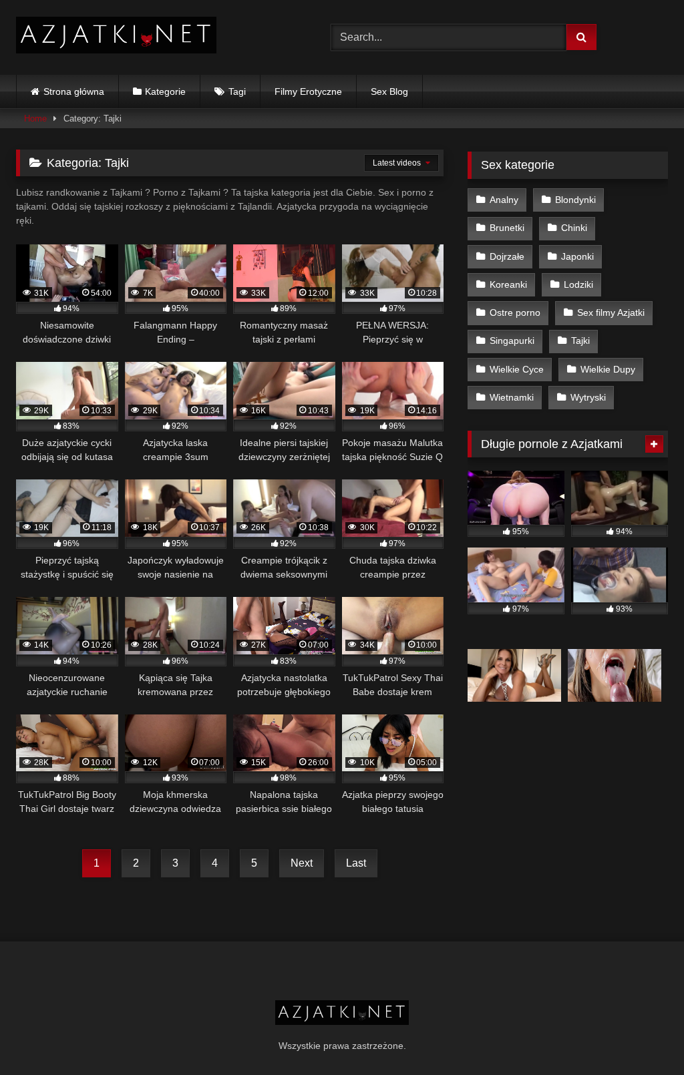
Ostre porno (515, 312)
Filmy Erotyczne (308, 91)
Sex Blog (389, 91)
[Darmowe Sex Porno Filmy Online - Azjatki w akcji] (152, 37)
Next (302, 863)
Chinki (574, 227)
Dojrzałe (507, 256)
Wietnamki (512, 397)
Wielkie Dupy (607, 369)
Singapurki (512, 340)
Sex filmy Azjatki (611, 312)
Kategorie (165, 91)
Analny (504, 199)
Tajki (580, 340)
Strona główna (73, 91)
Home (35, 119)
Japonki (577, 256)
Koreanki (508, 284)
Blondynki (575, 199)
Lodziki (578, 284)
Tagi (237, 91)
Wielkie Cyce (517, 369)
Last (356, 863)
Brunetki (507, 227)
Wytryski (588, 397)
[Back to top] (642, 1035)
